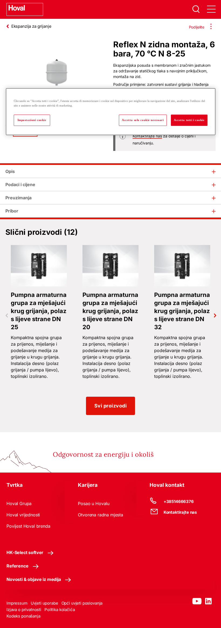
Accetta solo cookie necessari (143, 120)
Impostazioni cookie (32, 120)
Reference (17, 566)
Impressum (16, 603)
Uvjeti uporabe (44, 603)
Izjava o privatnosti (23, 609)
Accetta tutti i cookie (189, 120)
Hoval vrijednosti (23, 514)
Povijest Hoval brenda (28, 526)
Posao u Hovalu (93, 503)
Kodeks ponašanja (23, 616)
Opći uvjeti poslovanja (82, 603)
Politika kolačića (59, 609)
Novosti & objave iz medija (33, 579)
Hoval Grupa (19, 503)
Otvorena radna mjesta (100, 514)
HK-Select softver (24, 552)
